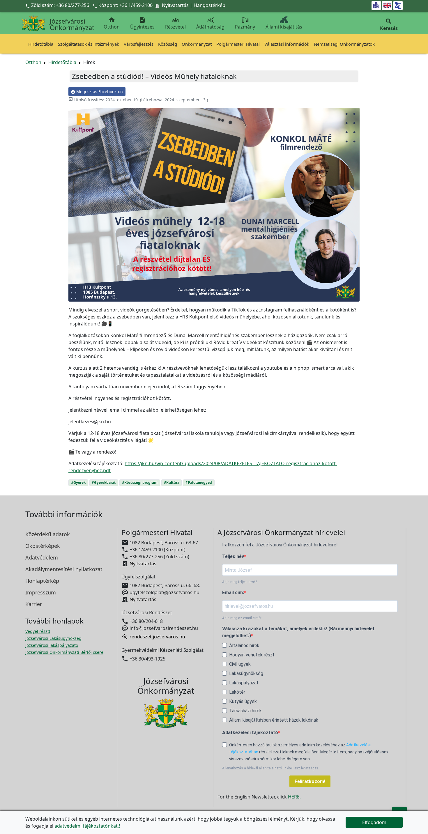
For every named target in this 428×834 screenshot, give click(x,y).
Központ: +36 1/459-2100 (125, 5)
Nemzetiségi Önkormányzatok (344, 44)
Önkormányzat (197, 44)
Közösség (167, 44)
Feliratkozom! (310, 781)
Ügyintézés (142, 23)
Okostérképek (42, 545)
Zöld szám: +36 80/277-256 (57, 5)
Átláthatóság (210, 23)
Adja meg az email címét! (242, 618)
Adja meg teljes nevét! (239, 582)
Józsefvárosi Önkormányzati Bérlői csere (64, 652)
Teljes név (233, 556)
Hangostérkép (209, 5)
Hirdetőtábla (40, 44)
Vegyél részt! (37, 631)
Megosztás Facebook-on (99, 91)
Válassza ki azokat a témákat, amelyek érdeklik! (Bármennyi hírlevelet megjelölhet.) (298, 632)
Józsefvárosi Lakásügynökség (53, 638)
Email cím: (233, 592)
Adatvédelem (41, 557)
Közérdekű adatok (47, 534)
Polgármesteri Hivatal (238, 44)
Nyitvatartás (175, 5)
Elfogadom (374, 822)
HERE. (294, 797)
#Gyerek (78, 482)
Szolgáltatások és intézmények (88, 44)
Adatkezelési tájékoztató (250, 732)
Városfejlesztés (138, 44)
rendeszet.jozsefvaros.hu (157, 637)
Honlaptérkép (42, 580)
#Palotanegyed (198, 482)
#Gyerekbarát (104, 482)
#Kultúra (171, 482)
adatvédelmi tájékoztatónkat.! (87, 826)
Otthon (112, 23)
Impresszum (40, 592)
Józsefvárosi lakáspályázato (51, 645)
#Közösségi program (140, 482)
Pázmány (245, 27)
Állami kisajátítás (284, 27)
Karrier (33, 604)
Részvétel (175, 23)
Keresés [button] (389, 24)
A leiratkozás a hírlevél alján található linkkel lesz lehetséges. (270, 768)
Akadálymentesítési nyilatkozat (63, 569)
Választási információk (286, 44)
